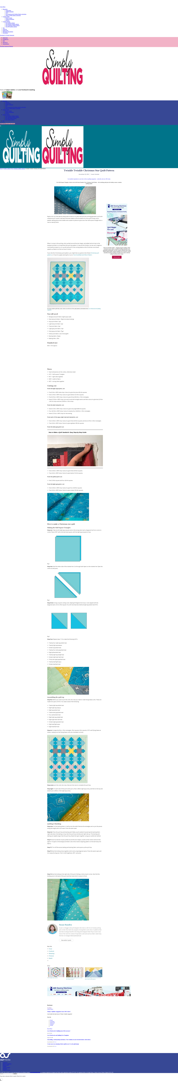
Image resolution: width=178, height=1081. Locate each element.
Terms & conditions (7, 1063)
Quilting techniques (10, 19)
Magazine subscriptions (8, 31)
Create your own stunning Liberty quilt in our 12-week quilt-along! (63, 1044)
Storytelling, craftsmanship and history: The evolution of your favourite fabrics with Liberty (69, 1039)
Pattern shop (5, 30)
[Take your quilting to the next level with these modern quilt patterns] (93, 972)
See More (49, 1007)
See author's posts (66, 940)
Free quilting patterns (10, 23)
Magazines (5, 9)
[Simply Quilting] (41, 88)
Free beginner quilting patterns (12, 24)
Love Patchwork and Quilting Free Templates (58, 1035)
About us (5, 29)
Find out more (117, 257)
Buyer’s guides (9, 18)
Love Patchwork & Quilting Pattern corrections (16, 14)
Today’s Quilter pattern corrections (13, 15)
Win (4, 28)
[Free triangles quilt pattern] (56, 972)
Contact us (5, 39)
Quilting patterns (6, 21)
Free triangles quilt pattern (52, 977)
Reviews (7, 20)
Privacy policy (6, 1065)
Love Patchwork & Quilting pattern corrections (15, 107)
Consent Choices (6, 1070)
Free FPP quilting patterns (11, 26)
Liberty (55, 1046)
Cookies (4, 1066)
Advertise (5, 38)
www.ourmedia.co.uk (35, 1072)
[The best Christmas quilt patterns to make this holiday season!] (75, 972)
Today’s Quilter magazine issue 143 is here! (59, 1011)
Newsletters (5, 33)
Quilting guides (6, 16)
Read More (49, 1028)
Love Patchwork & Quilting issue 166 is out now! (58, 1031)
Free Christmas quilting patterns (12, 25)
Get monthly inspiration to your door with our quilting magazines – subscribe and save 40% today (89, 179)
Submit (15, 1073)
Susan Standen (65, 925)
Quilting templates (10, 11)
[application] (75, 449)
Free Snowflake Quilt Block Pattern (82, 255)
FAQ (7, 13)
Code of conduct (6, 1067)
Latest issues (8, 10)
